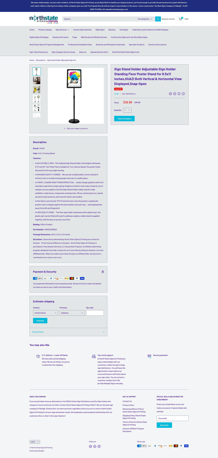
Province (63, 307)
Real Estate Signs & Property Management (47, 44)
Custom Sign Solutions (82, 29)
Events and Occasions (157, 44)
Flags (74, 37)
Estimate (40, 320)
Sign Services (61, 29)
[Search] (158, 18)
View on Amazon (124, 118)
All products (40, 60)
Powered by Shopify (37, 451)
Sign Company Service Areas (63, 52)
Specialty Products (136, 44)
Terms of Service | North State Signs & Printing (135, 423)
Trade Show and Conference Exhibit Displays (150, 29)
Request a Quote (168, 19)
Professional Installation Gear (80, 44)
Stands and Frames (60, 37)
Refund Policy (38, 332)
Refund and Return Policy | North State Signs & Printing (134, 410)
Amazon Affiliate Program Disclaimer (133, 429)
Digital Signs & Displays (39, 37)
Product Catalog (45, 29)
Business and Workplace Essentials (110, 44)
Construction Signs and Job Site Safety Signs (129, 37)
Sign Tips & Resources (39, 52)
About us (82, 52)
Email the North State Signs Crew (125, 52)
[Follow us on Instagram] (94, 446)
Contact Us (127, 401)
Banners (112, 29)
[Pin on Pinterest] (174, 93)
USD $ (33, 442)
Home (32, 29)
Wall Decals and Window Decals (94, 37)
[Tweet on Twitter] (179, 93)
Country (36, 307)
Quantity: (118, 110)
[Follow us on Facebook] (90, 446)
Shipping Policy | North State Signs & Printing (134, 416)
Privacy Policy (128, 405)
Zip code (89, 307)
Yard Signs (123, 29)
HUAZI (116, 94)
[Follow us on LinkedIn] (99, 446)
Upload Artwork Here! (99, 52)
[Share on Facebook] (170, 93)
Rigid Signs (100, 29)
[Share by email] (183, 93)
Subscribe (164, 425)
